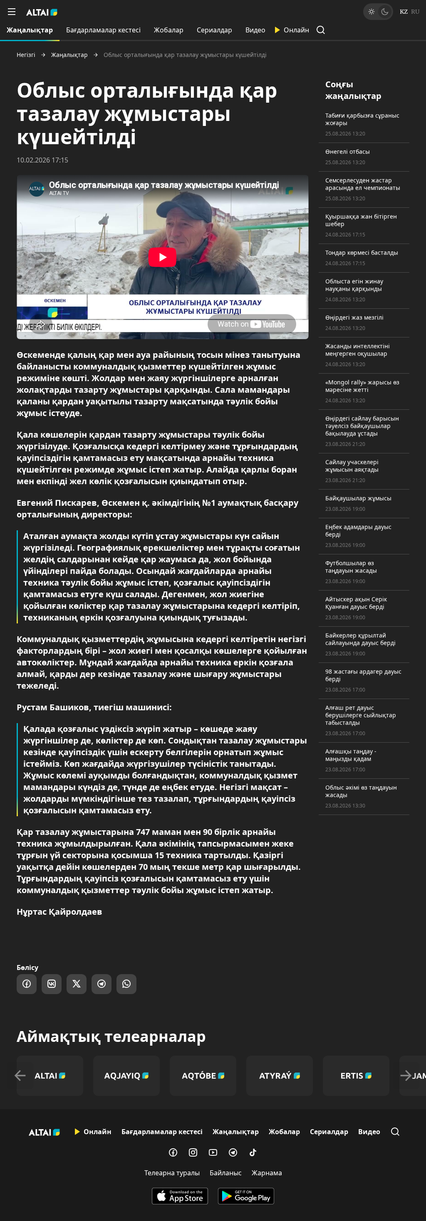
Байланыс (226, 1172)
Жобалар (168, 29)
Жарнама (267, 1172)
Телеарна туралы (172, 1172)
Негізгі (26, 55)
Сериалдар (214, 29)
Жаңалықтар (30, 29)
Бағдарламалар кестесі (103, 29)
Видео (255, 29)
